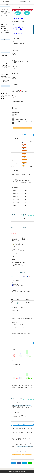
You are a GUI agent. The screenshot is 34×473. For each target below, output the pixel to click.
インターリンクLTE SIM (5, 44)
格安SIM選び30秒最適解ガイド (5, 36)
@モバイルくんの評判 (17, 30)
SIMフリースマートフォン (5, 68)
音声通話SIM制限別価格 (5, 32)
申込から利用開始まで (4, 63)
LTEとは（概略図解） (4, 55)
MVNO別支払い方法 (4, 11)
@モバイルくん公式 (18, 18)
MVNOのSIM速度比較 (4, 26)
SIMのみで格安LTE (4, 13)
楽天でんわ (30, 327)
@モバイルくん (3, 49)
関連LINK (2, 96)
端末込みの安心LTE (4, 74)
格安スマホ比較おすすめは (5, 72)
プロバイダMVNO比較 (4, 9)
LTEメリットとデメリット (5, 61)
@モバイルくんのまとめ (17, 33)
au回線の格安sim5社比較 (5, 22)
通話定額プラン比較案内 (17, 337)
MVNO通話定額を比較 (4, 76)
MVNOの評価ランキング (5, 24)
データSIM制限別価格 (4, 30)
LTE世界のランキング (4, 65)
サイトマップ (3, 98)
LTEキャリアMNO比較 (4, 57)
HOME (1, 4)
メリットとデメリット (17, 32)
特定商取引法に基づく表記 (5, 94)
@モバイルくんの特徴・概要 (18, 27)
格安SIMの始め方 (4, 15)
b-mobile (2, 42)
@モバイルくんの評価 (17, 28)
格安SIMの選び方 (4, 17)
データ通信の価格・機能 (17, 29)
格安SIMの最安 (3, 28)
